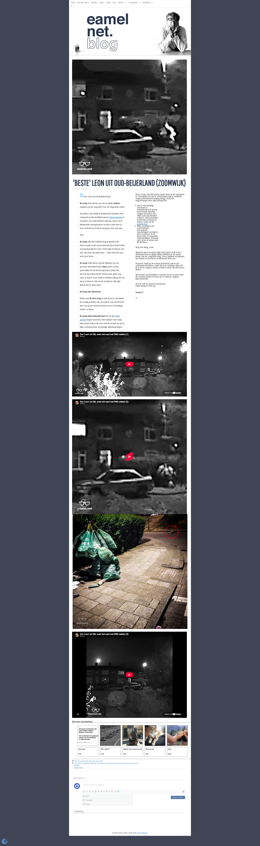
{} (109, 791)
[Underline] (89, 791)
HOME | (73, 2)
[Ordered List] (95, 791)
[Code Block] (104, 791)
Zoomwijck (142, 223)
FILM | (114, 2)
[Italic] (87, 791)
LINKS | (102, 2)
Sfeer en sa (92, 761)
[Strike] (92, 791)
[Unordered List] (98, 791)
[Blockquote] (101, 791)
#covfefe (77, 765)
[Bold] (84, 791)
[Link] (106, 791)
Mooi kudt (85, 761)
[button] (130, 5)
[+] (112, 791)
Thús (97, 761)
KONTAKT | (94, 2)
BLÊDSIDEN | (146, 2)
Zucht (101, 761)
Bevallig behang (78, 767)
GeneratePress (142, 833)
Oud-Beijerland (111, 763)
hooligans (93, 763)
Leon (98, 763)
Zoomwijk (132, 763)
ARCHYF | (121, 2)
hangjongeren (86, 763)
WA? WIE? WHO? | (83, 2)
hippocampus (115, 217)
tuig (127, 763)
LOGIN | (108, 2)
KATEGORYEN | (133, 2)
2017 (75, 761)
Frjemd (80, 761)
